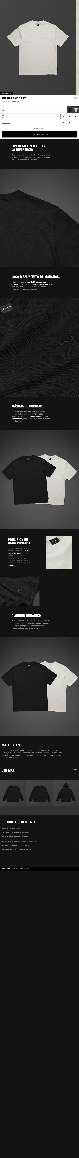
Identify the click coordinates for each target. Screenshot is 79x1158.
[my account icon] (67, 9)
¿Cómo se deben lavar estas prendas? (15, 837)
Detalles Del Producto (11, 102)
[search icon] (64, 9)
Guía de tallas (6, 123)
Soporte (59, 9)
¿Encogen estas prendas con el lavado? (16, 845)
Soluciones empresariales (38, 4)
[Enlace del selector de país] (74, 4)
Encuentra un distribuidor (64, 4)
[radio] (70, 109)
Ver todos (73, 769)
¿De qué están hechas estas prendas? (15, 832)
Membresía (51, 4)
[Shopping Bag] (71, 9)
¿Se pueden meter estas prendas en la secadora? (19, 841)
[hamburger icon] (74, 9)
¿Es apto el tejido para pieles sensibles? (16, 850)
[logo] (7, 7)
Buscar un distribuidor (39, 134)
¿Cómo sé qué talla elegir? (11, 828)
